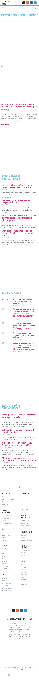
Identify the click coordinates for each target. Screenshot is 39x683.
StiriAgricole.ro (18, 667)
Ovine (3, 556)
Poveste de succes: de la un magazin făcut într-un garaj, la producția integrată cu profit (19, 106)
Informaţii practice (7, 590)
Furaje (3, 532)
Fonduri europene (6, 518)
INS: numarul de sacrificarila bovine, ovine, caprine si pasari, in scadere (17, 186)
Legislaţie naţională (26, 550)
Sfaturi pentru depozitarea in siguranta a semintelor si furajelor (19, 416)
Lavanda (23, 504)
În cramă (4, 580)
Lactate (4, 548)
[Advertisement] (19, 41)
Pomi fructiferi (24, 509)
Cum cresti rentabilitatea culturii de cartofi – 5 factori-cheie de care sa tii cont (18, 233)
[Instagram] (23, 2)
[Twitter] (35, 2)
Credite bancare (6, 520)
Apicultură (5, 563)
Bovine (4, 553)
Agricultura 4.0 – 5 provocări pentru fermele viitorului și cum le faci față (17, 444)
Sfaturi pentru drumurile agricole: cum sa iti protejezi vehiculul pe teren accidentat (19, 459)
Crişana (23, 569)
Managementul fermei (8, 499)
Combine (23, 537)
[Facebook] (31, 2)
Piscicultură (5, 568)
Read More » (5, 124)
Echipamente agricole (26, 540)
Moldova (23, 577)
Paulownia (23, 507)
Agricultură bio (6, 537)
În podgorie (5, 578)
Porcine (4, 558)
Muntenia (23, 580)
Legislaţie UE (24, 552)
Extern (4, 502)
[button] (35, 8)
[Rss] (27, 2)
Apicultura (23, 497)
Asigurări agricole (7, 523)
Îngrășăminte (24, 523)
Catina (22, 499)
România (4, 497)
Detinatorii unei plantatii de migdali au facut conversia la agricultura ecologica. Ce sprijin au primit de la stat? (25, 346)
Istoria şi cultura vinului (8, 588)
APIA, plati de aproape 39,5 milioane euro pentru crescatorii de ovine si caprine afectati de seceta (19, 217)
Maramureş (24, 574)
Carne (3, 551)
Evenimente (5, 504)
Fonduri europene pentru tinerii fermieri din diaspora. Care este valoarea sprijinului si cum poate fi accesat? (24, 313)
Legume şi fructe (6, 535)
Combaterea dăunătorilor (27, 525)
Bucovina (23, 567)
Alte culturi (5, 540)
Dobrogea (23, 572)
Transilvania (24, 585)
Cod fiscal (23, 555)
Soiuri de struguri (6, 583)
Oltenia (22, 582)
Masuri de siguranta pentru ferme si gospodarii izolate (17, 201)
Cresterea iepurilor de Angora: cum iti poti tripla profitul (23, 335)
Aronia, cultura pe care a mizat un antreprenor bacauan (23, 301)
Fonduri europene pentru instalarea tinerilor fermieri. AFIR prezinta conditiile (24, 325)
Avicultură (5, 566)
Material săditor (25, 520)
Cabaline (4, 561)
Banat (22, 564)
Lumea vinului (6, 585)
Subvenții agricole (7, 515)
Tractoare (23, 535)
